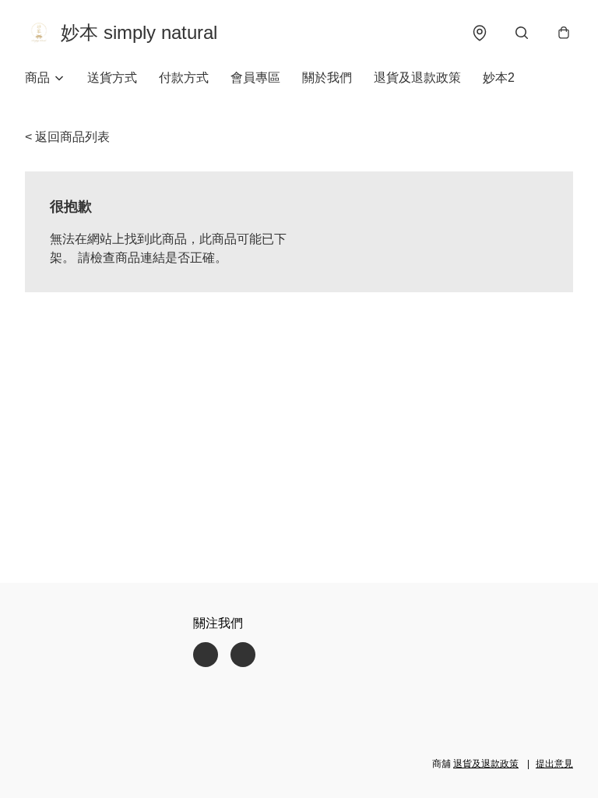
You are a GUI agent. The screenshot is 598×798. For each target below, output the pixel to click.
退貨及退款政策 (417, 77)
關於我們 (327, 77)
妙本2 (499, 77)
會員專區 (255, 77)
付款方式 (184, 77)
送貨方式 (112, 77)
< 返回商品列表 (67, 136)
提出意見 (554, 763)
